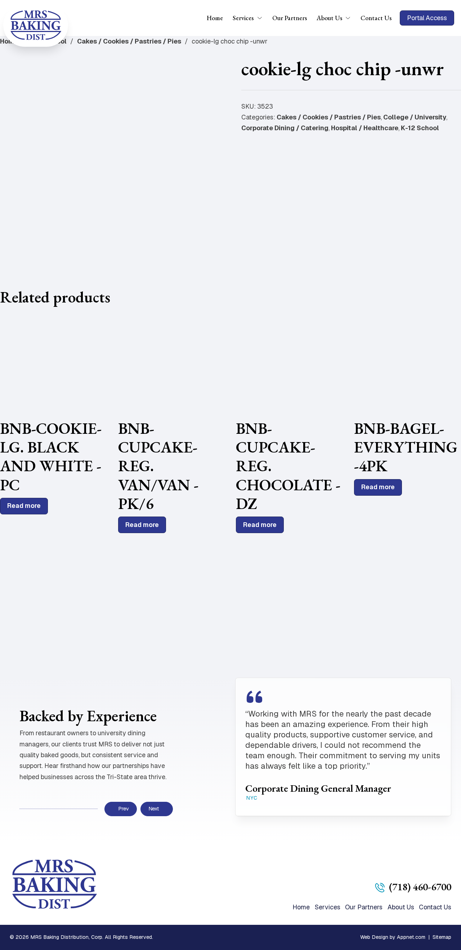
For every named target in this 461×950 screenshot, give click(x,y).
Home (215, 18)
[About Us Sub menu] (350, 18)
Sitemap (442, 937)
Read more (24, 505)
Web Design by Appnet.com (392, 937)
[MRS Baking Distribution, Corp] (36, 25)
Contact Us (376, 18)
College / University (414, 117)
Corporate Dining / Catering (284, 128)
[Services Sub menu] (262, 18)
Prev (123, 808)
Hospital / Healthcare (364, 128)
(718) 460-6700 (420, 886)
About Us (329, 18)
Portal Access (427, 18)
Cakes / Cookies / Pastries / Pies (129, 41)
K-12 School (420, 128)
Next (153, 808)
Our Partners (289, 18)
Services (243, 18)
